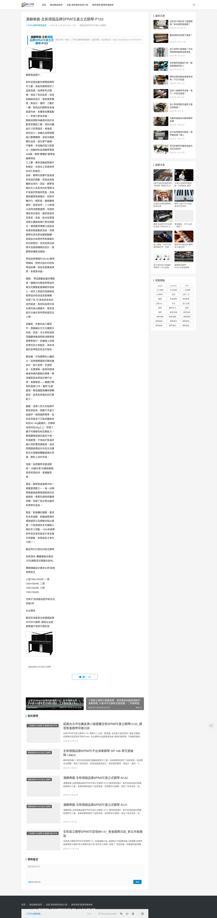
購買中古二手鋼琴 (174, 308)
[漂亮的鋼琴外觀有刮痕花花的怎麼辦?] (161, 146)
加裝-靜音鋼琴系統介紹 (77, 4)
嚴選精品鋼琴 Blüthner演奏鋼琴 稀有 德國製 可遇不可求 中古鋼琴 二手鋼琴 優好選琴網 (183, 266)
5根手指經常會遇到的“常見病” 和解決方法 (163, 184)
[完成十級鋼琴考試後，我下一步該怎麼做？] (161, 90)
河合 (173, 303)
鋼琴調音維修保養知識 (160, 325)
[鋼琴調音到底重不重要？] (161, 35)
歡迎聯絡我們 (56, 4)
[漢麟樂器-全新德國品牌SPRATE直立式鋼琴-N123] (43, 786)
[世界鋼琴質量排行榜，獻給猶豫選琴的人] (161, 63)
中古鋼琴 (160, 290)
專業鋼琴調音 (187, 299)
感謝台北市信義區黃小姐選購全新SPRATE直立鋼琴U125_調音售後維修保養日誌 (102, 726)
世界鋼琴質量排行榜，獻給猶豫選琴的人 (181, 64)
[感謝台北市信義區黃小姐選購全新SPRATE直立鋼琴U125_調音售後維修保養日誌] (43, 732)
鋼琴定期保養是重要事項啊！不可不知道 (181, 78)
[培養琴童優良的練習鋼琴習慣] (161, 118)
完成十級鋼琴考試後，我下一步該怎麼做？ (181, 92)
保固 (173, 294)
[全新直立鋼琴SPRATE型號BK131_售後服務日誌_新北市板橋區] (43, 840)
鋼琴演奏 (160, 316)
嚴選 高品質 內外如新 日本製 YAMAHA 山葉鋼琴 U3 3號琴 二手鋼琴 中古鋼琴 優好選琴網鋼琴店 (163, 225)
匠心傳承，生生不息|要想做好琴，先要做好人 (162, 245)
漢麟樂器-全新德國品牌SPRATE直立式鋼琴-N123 (95, 778)
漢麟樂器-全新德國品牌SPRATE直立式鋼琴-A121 (95, 805)
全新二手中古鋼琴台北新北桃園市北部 (187, 294)
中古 (187, 285)
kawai (160, 285)
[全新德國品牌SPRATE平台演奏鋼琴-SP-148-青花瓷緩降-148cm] (43, 759)
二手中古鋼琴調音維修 (36, 25)
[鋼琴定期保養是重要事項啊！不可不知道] (161, 76)
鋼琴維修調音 (160, 321)
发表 (137, 882)
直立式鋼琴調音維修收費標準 (187, 303)
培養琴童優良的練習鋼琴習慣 (181, 119)
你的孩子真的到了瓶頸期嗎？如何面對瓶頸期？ (181, 23)
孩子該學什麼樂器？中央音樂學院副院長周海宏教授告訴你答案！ (181, 51)
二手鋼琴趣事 (160, 294)
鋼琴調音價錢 (187, 321)
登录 (30, 882)
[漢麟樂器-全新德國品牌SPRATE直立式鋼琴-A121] (43, 813)
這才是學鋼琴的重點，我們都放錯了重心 (181, 133)
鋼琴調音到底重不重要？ (181, 35)
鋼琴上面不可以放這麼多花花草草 (183, 204)
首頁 (44, 4)
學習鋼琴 (173, 299)
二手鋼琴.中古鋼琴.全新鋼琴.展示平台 (42, 725)
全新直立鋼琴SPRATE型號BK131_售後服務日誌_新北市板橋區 (102, 834)
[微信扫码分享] (121, 913)
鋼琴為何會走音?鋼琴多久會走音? (183, 245)
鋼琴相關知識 (174, 316)
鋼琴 (187, 308)
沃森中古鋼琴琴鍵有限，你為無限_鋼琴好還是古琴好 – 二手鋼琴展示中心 (183, 184)
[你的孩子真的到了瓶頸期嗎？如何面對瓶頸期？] (161, 21)
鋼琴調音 (173, 321)
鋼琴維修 (186, 316)
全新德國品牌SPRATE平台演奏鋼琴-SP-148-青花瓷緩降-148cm (98, 753)
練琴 (160, 308)
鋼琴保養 (173, 312)
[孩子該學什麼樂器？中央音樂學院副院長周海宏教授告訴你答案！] (161, 49)
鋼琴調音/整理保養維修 (103, 4)
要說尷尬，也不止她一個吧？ (183, 225)
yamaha (173, 285)
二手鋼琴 (186, 290)
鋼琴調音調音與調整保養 (174, 325)
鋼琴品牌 (186, 312)
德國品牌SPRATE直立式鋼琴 (93, 25)
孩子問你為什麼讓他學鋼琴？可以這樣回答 (162, 266)
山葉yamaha (160, 303)
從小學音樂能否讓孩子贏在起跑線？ (181, 106)
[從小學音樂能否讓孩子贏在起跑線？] (161, 104)
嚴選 (160, 299)
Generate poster (109, 913)
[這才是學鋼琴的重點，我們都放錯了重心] (161, 132)
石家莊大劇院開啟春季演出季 (162, 204)
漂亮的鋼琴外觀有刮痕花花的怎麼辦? (181, 147)
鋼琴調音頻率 (187, 325)
